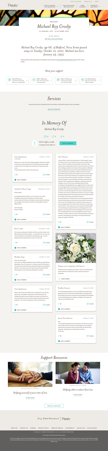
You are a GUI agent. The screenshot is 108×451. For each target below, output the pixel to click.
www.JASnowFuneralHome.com (66, 60)
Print (97, 1)
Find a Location (75, 1)
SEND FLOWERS (65, 279)
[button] (51, 6)
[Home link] (13, 5)
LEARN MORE (30, 397)
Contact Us (88, 1)
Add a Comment (21, 179)
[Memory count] (45, 136)
